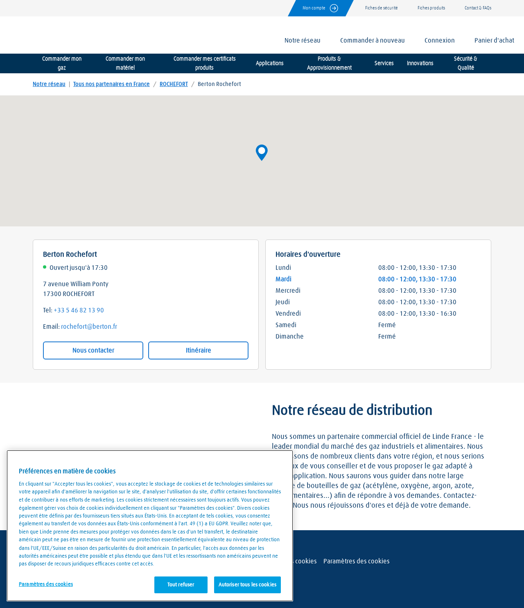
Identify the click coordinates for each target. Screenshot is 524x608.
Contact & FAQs (478, 8)
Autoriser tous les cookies (247, 584)
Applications (270, 63)
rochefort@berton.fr (89, 326)
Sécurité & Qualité (465, 63)
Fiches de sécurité (381, 8)
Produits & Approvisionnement (329, 63)
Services (384, 63)
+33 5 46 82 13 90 (79, 310)
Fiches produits (431, 8)
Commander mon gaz (61, 63)
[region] (150, 525)
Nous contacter (93, 350)
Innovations (420, 63)
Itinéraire (198, 350)
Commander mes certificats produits (205, 63)
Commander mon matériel (125, 63)
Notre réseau (49, 84)
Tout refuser (180, 584)
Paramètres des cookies (356, 561)
